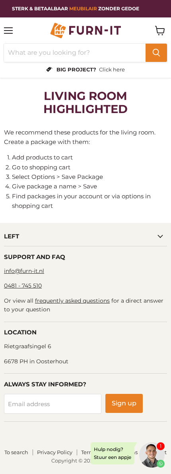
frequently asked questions (72, 300)
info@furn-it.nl (24, 270)
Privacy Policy (54, 452)
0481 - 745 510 (23, 285)
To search (16, 452)
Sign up (124, 403)
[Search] (156, 53)
